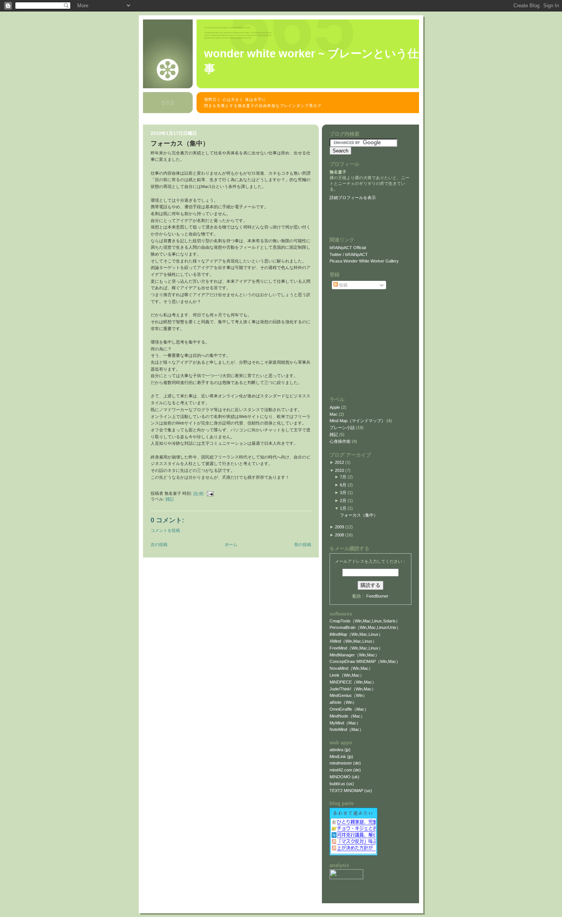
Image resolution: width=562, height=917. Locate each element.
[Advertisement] (282, 120)
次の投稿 (159, 544)
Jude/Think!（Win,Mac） (353, 689)
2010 (339, 470)
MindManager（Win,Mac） (354, 655)
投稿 (343, 285)
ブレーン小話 (343, 427)
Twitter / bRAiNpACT (349, 254)
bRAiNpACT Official (348, 247)
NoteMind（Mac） (347, 729)
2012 (339, 462)
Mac (334, 414)
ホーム (231, 544)
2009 (339, 527)
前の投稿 (302, 544)
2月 (343, 500)
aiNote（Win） (343, 702)
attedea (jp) (340, 749)
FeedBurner (377, 596)
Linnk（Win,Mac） (347, 675)
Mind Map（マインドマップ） (358, 420)
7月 (343, 477)
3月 (343, 492)
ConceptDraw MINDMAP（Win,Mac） (365, 661)
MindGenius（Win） (348, 695)
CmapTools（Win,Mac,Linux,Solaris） (365, 621)
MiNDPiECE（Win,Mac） (353, 682)
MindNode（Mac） (347, 716)
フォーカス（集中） (180, 143)
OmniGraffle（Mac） (349, 709)
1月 (343, 508)
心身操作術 (341, 441)
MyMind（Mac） (345, 723)
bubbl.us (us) (342, 783)
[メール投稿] (209, 493)
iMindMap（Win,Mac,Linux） (356, 634)
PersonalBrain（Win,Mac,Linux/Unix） (365, 627)
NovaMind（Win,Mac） (351, 668)
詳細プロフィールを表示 (353, 197)
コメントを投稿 (165, 530)
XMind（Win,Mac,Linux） (353, 641)
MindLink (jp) (341, 756)
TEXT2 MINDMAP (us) (351, 790)
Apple (335, 407)
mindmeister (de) (345, 763)
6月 (343, 485)
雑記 (170, 499)
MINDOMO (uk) (344, 776)
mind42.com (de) (345, 770)
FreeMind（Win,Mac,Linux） (356, 648)
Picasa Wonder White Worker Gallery (364, 261)
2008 (339, 535)
